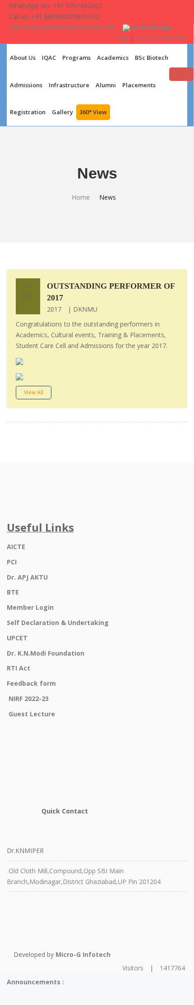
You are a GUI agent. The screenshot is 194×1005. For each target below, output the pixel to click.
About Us (23, 58)
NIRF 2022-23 (29, 698)
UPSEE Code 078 (160, 37)
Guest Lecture (32, 714)
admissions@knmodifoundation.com (62, 27)
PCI (12, 562)
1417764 (172, 968)
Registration (28, 112)
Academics (113, 58)
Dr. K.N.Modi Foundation (45, 653)
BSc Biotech (151, 58)
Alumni (106, 85)
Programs (76, 58)
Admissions (26, 85)
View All (33, 392)
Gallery (62, 112)
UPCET (17, 638)
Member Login (30, 607)
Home (81, 197)
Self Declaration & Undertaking (58, 622)
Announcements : (35, 982)
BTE (13, 592)
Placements (139, 85)
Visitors (132, 968)
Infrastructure (69, 85)
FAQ (122, 37)
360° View (93, 112)
